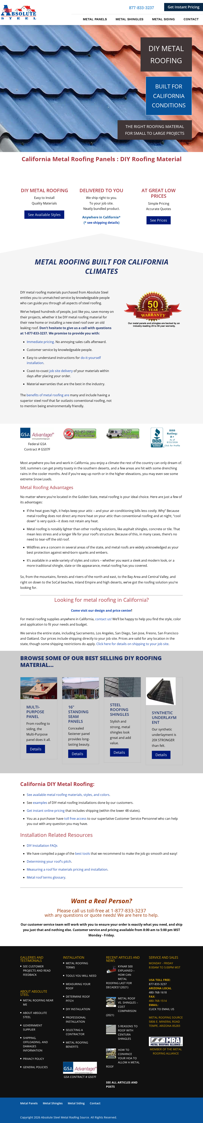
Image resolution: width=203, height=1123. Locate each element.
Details (35, 749)
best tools (82, 853)
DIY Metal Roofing (44, 190)
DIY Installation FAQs (42, 845)
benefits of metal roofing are (48, 395)
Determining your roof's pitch (49, 861)
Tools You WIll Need (81, 976)
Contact (191, 19)
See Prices (158, 220)
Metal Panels (95, 19)
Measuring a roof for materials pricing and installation (67, 869)
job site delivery (61, 371)
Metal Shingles (129, 19)
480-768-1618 (158, 992)
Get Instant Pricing (183, 7)
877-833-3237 (158, 984)
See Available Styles (44, 214)
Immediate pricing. (41, 342)
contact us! (103, 619)
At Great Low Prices (159, 193)
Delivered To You (101, 190)
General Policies (35, 1067)
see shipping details (102, 222)
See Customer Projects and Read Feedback (37, 970)
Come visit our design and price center (101, 610)
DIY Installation (78, 1009)
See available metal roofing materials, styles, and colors (68, 795)
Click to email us (161, 1009)
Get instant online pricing (46, 810)
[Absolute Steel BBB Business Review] (166, 446)
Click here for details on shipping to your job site (132, 644)
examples (40, 802)
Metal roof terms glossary (46, 877)
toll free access (75, 818)
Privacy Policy (33, 1059)
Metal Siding (163, 19)
